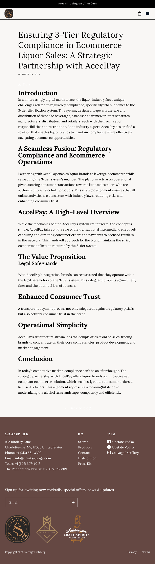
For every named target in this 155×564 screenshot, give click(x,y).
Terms (146, 552)
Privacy (132, 552)
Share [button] (26, 84)
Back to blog (80, 408)
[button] (147, 13)
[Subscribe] (73, 502)
